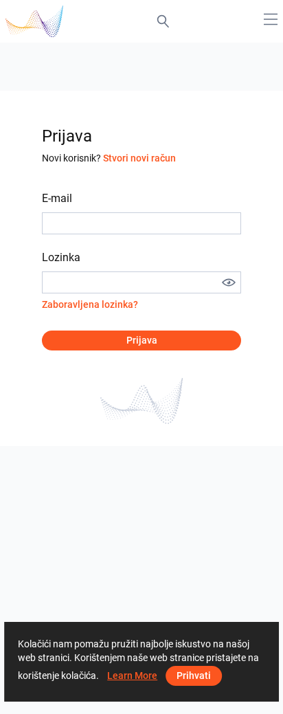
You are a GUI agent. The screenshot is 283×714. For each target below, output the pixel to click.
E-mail (57, 198)
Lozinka (61, 257)
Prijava (141, 340)
